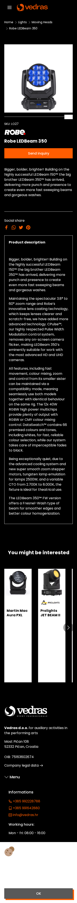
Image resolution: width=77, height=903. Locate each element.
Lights (22, 22)
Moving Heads (42, 22)
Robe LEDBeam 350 (23, 28)
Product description (27, 242)
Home (8, 22)
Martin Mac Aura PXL (17, 613)
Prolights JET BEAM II (50, 613)
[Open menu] (9, 7)
